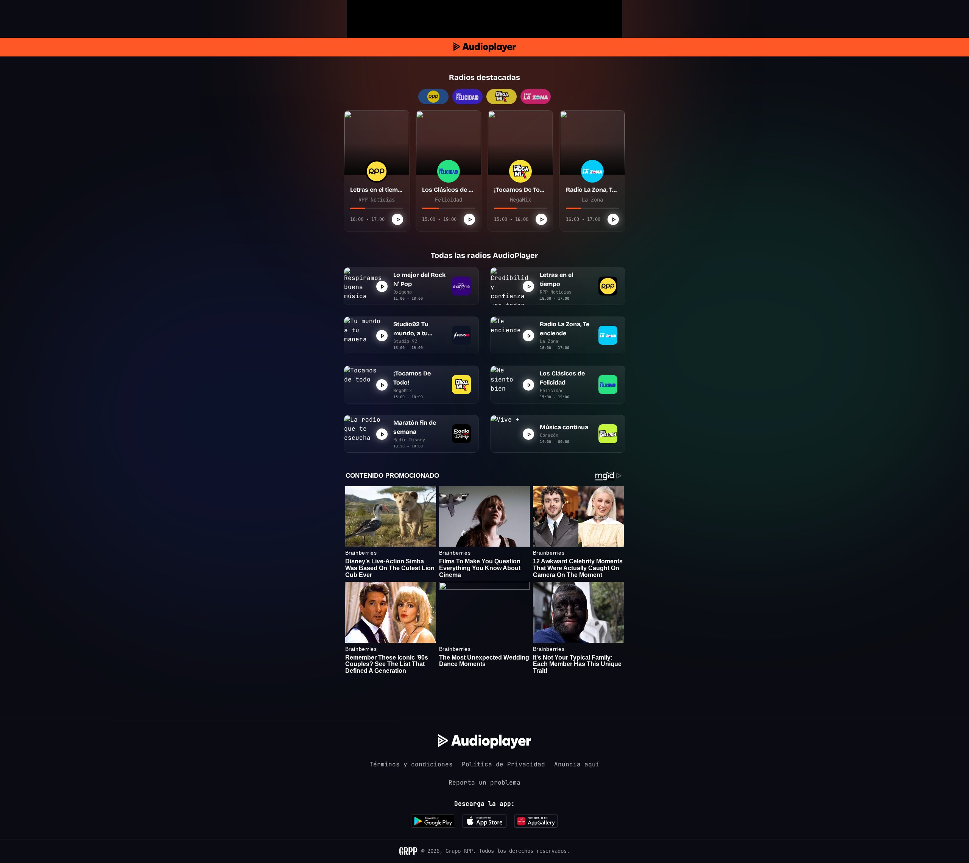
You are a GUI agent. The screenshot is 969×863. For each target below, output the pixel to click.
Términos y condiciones (411, 764)
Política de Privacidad (503, 764)
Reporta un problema (484, 782)
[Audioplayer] (484, 47)
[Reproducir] (397, 219)
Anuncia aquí (577, 764)
